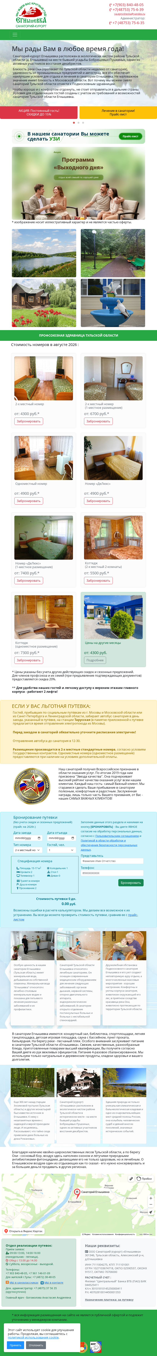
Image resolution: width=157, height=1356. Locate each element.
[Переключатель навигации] (15, 34)
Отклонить (36, 1345)
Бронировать (131, 883)
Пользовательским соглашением (117, 836)
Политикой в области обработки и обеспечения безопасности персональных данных (109, 845)
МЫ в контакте (53, 1282)
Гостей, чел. (56, 845)
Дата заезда (22, 833)
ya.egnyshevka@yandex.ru (129, 14)
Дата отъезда (57, 833)
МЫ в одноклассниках (24, 1282)
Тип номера (22, 845)
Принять (15, 1345)
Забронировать (29, 421)
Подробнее (95, 660)
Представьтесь (92, 856)
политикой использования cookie (33, 1337)
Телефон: (87, 868)
